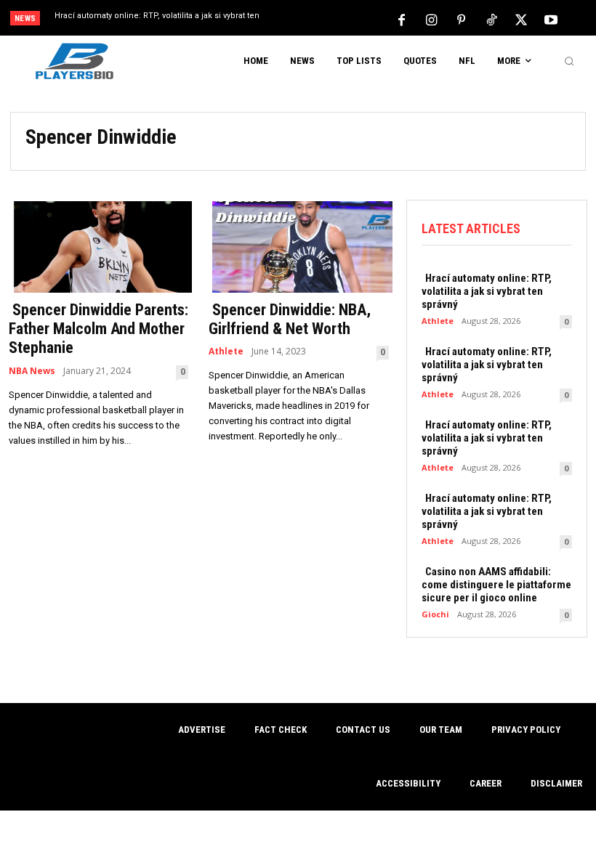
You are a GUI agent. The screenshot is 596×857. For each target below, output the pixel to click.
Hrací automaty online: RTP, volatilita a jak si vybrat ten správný (487, 291)
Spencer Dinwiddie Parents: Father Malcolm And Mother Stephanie (98, 329)
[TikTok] (491, 19)
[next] (328, 19)
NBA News (32, 371)
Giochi (435, 614)
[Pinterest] (461, 19)
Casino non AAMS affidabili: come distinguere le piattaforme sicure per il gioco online (496, 584)
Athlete (226, 351)
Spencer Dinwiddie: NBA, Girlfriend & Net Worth (290, 319)
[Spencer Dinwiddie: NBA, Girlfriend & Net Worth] (298, 245)
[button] (569, 61)
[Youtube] (551, 19)
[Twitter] (521, 19)
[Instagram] (432, 19)
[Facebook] (402, 19)
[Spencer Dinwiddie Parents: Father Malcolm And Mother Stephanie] (98, 245)
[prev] (305, 19)
